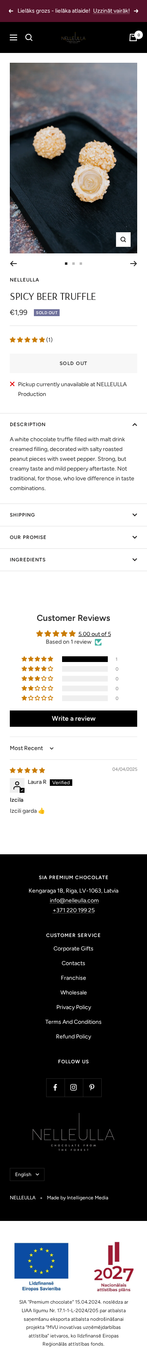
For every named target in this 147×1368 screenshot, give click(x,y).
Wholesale (73, 992)
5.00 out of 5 (94, 634)
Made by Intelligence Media (77, 1198)
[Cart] (133, 37)
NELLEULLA (24, 280)
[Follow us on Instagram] (74, 1087)
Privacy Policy (73, 1007)
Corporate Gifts (73, 948)
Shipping (22, 515)
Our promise (28, 537)
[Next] (133, 263)
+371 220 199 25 (74, 910)
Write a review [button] (74, 718)
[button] (28, 340)
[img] (27, 770)
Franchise (73, 977)
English (23, 1174)
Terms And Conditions (73, 1021)
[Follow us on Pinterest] (92, 1087)
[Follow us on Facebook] (55, 1087)
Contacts (73, 963)
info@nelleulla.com (74, 900)
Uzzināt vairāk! (111, 10)
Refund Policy (73, 1036)
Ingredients (28, 560)
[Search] (29, 37)
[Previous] (13, 263)
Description (28, 424)
